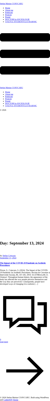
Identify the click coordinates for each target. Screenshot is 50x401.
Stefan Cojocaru (9, 256)
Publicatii (9, 12)
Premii (7, 17)
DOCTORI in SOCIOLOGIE (17, 19)
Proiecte (8, 15)
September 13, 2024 (8, 258)
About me (9, 10)
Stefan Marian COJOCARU (11, 4)
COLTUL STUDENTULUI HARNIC (21, 22)
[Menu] (25, 56)
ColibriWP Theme (10, 400)
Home (7, 8)
